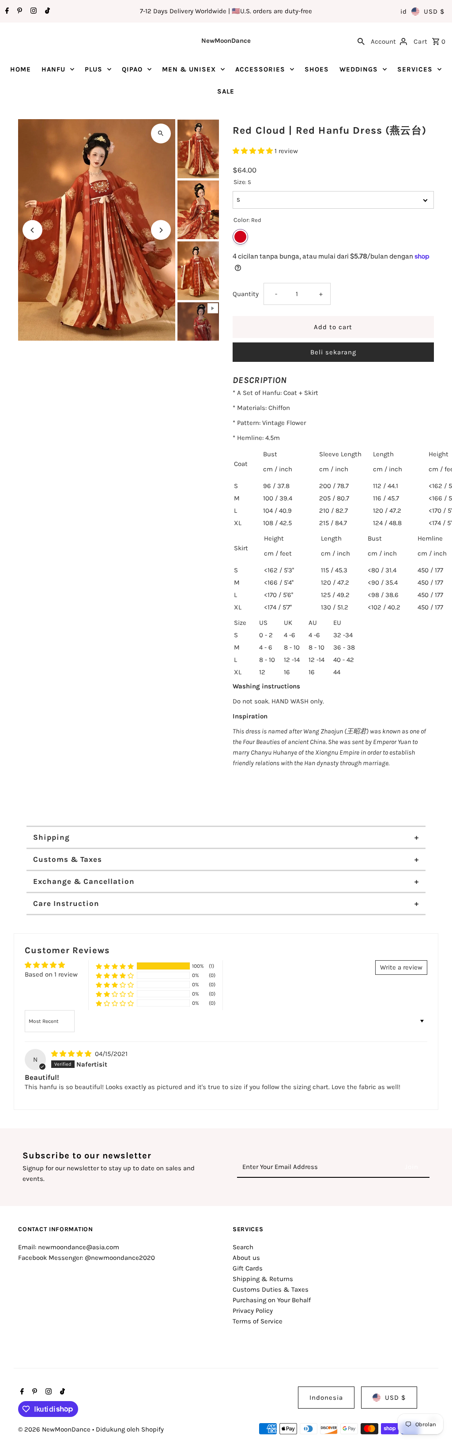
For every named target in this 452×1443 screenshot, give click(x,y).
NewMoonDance (226, 41)
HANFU (53, 69)
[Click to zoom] (161, 133)
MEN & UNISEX (189, 69)
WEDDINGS (358, 69)
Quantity (246, 294)
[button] (254, 151)
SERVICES (415, 69)
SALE (225, 91)
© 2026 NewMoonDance (55, 1429)
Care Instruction (66, 903)
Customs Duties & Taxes (271, 1289)
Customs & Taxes (67, 859)
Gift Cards (248, 1268)
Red (240, 236)
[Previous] (32, 230)
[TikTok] (46, 11)
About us (246, 1258)
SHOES (317, 69)
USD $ (434, 11)
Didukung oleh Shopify (130, 1429)
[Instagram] (32, 11)
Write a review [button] (401, 967)
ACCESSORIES (260, 69)
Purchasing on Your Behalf (272, 1300)
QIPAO (132, 69)
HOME (20, 69)
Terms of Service (257, 1321)
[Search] (361, 40)
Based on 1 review (51, 974)
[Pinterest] (18, 11)
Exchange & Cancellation (84, 881)
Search (243, 1247)
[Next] (161, 230)
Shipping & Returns (263, 1279)
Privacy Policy (253, 1311)
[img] (72, 1054)
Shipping (51, 837)
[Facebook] (6, 11)
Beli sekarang (333, 352)
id (403, 11)
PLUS (93, 69)
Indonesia (326, 1398)
